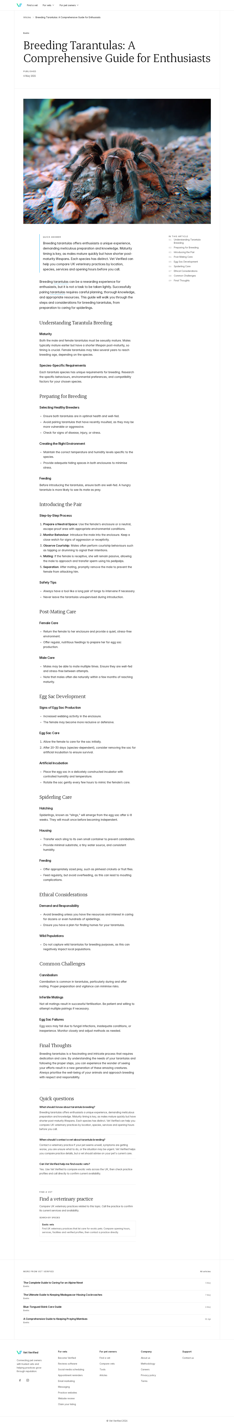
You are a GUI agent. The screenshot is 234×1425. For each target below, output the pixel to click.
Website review (66, 1398)
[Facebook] (20, 1380)
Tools (103, 1369)
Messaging (64, 1386)
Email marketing (66, 1381)
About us (145, 1357)
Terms (144, 1381)
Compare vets (107, 1363)
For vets (47, 5)
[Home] (19, 5)
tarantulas (61, 282)
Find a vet (105, 1357)
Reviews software (67, 1363)
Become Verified (67, 1357)
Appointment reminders (70, 1375)
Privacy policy (148, 1375)
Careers (145, 1369)
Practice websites (67, 1392)
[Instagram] (27, 1380)
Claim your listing (67, 1404)
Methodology (148, 1363)
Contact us (188, 1357)
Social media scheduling (71, 1369)
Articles (27, 17)
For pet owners (68, 5)
